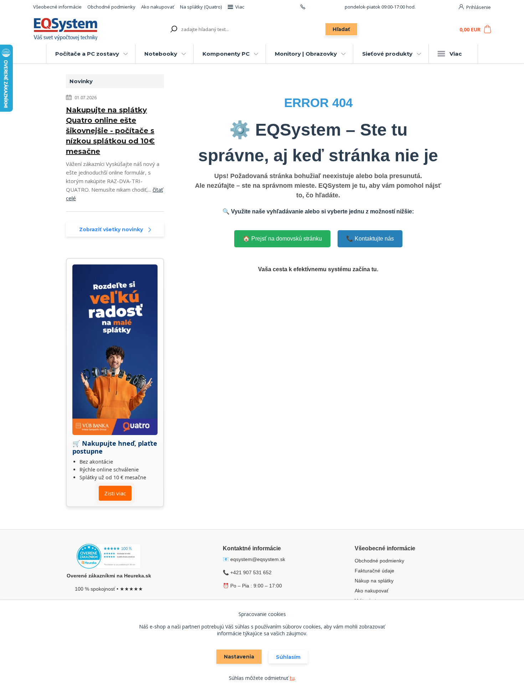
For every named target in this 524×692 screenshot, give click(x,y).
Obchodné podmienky (111, 7)
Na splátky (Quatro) (201, 7)
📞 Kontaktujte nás (370, 239)
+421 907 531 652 (325, 7)
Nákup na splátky (374, 581)
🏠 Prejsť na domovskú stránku (282, 239)
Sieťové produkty (387, 53)
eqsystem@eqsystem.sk (257, 559)
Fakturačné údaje (374, 571)
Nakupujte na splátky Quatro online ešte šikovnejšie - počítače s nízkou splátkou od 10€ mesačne (110, 131)
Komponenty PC (226, 53)
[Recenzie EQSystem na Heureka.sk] (109, 557)
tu (292, 678)
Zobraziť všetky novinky (111, 229)
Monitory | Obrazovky (306, 53)
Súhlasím (288, 657)
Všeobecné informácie (57, 7)
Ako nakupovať (157, 7)
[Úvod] (73, 29)
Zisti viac (115, 493)
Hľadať (341, 29)
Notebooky (160, 53)
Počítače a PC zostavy (87, 53)
